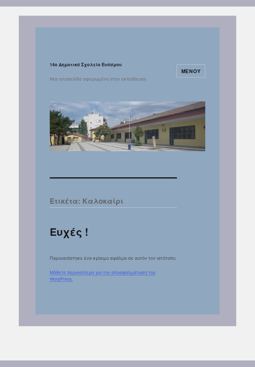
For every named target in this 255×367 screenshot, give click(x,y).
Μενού (191, 71)
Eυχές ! (69, 231)
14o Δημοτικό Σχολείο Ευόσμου (86, 64)
